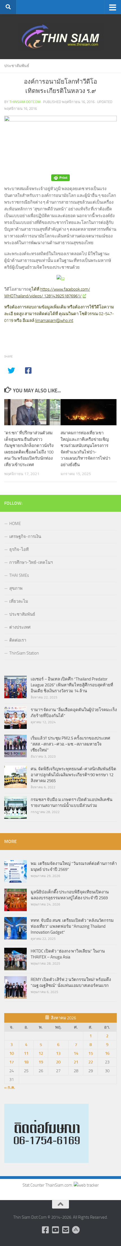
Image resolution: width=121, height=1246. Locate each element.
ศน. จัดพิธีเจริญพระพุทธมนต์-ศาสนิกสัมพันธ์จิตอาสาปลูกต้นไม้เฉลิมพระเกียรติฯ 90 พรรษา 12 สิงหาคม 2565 (73, 774)
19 (41, 1062)
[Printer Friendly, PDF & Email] (60, 177)
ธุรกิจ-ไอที (19, 549)
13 (58, 1053)
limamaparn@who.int (54, 320)
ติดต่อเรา (17, 640)
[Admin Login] (76, 1230)
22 (90, 1062)
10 (11, 1053)
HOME (15, 523)
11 (26, 1053)
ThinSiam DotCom (25, 102)
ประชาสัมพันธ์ (16, 65)
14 (76, 1053)
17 (11, 1062)
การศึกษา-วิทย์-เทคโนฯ (31, 562)
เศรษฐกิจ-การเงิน (25, 536)
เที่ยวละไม (18, 601)
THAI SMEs (19, 575)
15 (90, 1053)
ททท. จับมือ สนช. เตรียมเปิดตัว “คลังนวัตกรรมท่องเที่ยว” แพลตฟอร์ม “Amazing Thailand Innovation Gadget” (72, 926)
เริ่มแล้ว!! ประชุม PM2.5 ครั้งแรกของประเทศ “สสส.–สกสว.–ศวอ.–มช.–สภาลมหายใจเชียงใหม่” (70, 744)
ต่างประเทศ (20, 627)
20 (58, 1062)
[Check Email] (66, 1230)
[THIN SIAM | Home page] (60, 37)
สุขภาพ (16, 588)
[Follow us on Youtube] (55, 1230)
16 (107, 1053)
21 (76, 1062)
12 (41, 1053)
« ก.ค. (9, 1087)
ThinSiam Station (24, 653)
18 (26, 1062)
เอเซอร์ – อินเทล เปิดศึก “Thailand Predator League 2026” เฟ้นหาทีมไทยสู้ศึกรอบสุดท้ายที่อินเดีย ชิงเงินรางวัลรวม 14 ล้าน (72, 685)
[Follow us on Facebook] (45, 1230)
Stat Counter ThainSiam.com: (48, 1185)
